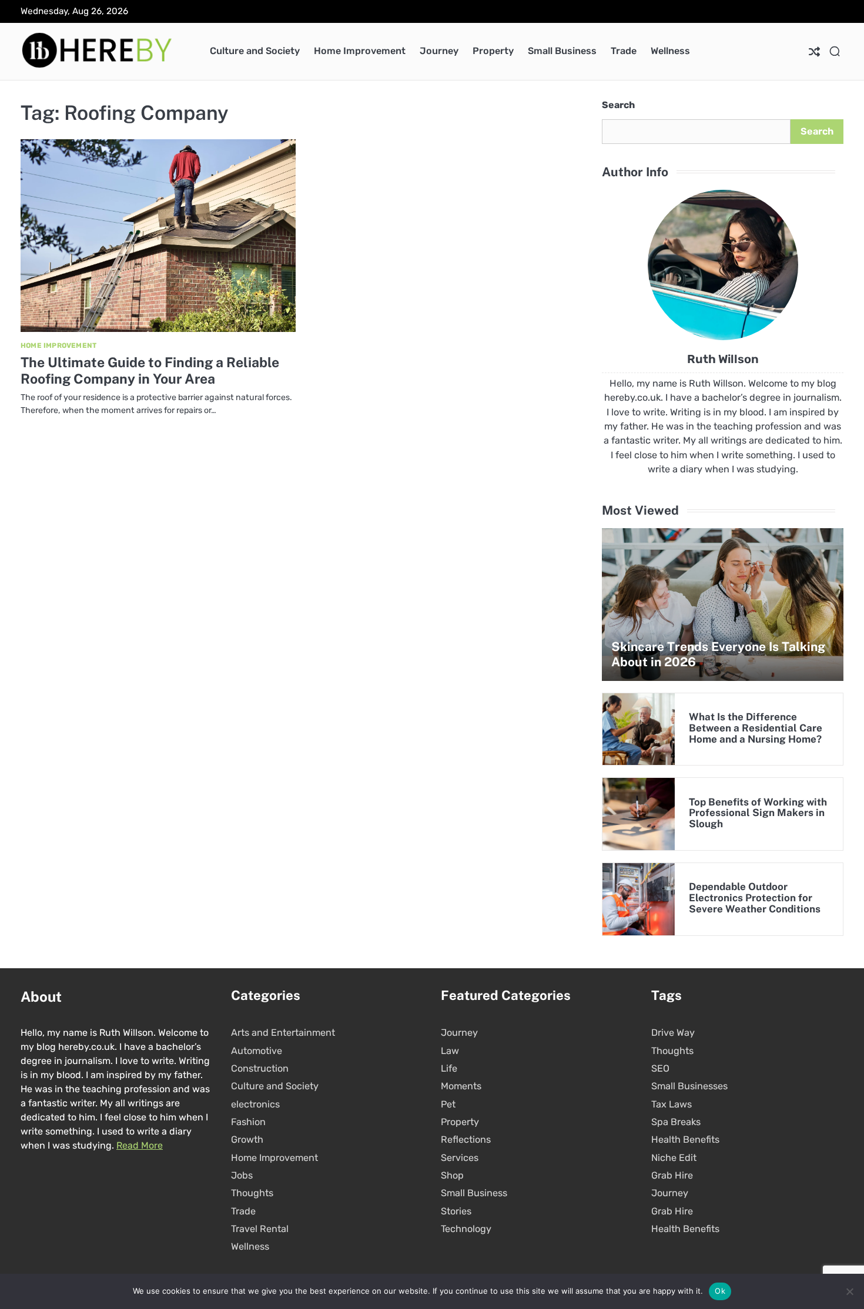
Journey (439, 50)
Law (450, 1050)
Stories (456, 1211)
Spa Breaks (676, 1121)
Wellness (670, 50)
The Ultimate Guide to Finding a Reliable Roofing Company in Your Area (150, 370)
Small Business (562, 50)
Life (449, 1068)
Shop (452, 1175)
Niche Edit (673, 1157)
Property (493, 50)
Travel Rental (260, 1228)
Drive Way (673, 1032)
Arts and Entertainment (283, 1032)
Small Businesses (689, 1086)
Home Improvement (360, 50)
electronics (255, 1104)
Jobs (242, 1175)
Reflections (466, 1139)
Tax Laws (671, 1104)
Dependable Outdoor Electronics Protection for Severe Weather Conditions (755, 898)
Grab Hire (672, 1175)
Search (618, 104)
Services (459, 1157)
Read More (139, 1145)
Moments (461, 1086)
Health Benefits (685, 1139)
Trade (624, 50)
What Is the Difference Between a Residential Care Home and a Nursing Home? (755, 728)
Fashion (248, 1121)
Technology (466, 1228)
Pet (448, 1104)
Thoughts (252, 1193)
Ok (720, 1290)
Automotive (256, 1050)
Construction (260, 1068)
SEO (660, 1068)
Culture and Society (255, 50)
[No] (849, 1291)
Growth (247, 1139)
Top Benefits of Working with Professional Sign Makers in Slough (758, 813)
